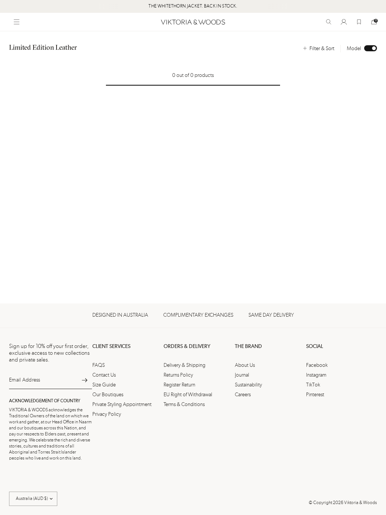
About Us (245, 365)
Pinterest (315, 394)
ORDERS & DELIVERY (187, 346)
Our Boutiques (107, 394)
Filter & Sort (321, 48)
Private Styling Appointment (122, 404)
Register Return (179, 385)
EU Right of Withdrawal (188, 394)
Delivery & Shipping (184, 365)
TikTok (313, 385)
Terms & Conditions (184, 404)
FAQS (98, 365)
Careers (243, 394)
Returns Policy (178, 375)
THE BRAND (248, 346)
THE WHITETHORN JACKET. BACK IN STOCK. (193, 6)
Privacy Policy (106, 414)
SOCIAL (314, 346)
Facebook (317, 365)
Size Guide (104, 385)
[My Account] (343, 21)
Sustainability (248, 385)
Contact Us (104, 375)
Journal (242, 375)
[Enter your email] (84, 380)
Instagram (316, 375)
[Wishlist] (358, 21)
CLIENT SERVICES (111, 346)
